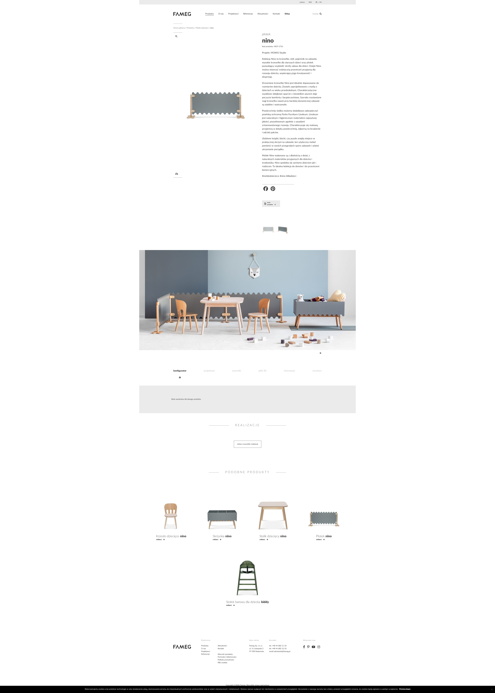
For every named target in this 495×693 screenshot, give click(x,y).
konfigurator (179, 371)
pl (316, 2)
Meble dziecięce (202, 28)
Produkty (209, 14)
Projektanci (233, 14)
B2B (310, 2)
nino (268, 41)
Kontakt (276, 14)
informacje (289, 371)
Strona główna (179, 28)
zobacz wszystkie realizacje (247, 444)
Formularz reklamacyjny (227, 657)
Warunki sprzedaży (225, 654)
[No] (491, 689)
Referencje (248, 14)
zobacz (159, 539)
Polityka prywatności (226, 660)
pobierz (302, 2)
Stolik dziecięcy (272, 536)
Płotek (324, 536)
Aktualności (262, 14)
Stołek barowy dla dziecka (247, 602)
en (321, 2)
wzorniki (236, 371)
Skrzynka (222, 536)
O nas (221, 14)
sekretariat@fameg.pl (282, 651)
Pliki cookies (222, 663)
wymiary (317, 371)
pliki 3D (262, 371)
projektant (209, 371)
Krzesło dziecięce (171, 536)
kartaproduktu (270, 203)
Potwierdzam (404, 689)
